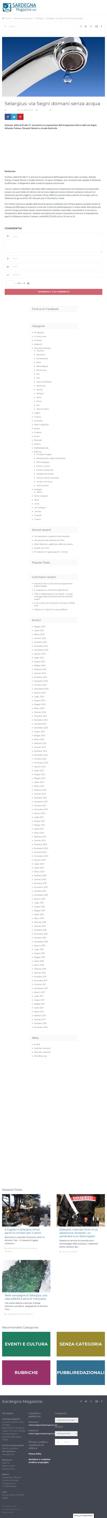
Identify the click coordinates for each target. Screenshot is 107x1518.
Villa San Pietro (42, 409)
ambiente (38, 344)
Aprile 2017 (39, 1007)
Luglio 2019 (39, 902)
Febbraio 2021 (40, 836)
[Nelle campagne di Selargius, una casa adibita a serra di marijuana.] (26, 1276)
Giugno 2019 (39, 906)
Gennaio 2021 (40, 840)
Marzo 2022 (39, 786)
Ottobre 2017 (40, 984)
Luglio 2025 (39, 657)
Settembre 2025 (41, 650)
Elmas (38, 362)
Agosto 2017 (39, 992)
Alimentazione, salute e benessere (51, 458)
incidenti (37, 432)
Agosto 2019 (39, 899)
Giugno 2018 (39, 953)
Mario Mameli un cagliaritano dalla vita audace (53, 544)
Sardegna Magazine (22, 1401)
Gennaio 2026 (40, 638)
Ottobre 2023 (40, 724)
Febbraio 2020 (40, 875)
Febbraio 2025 (40, 669)
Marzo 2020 (39, 871)
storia (36, 503)
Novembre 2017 (40, 980)
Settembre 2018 (41, 941)
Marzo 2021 (39, 832)
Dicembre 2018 (40, 930)
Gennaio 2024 (40, 712)
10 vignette (39, 332)
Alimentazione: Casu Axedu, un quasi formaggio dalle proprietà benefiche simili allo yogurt (53, 597)
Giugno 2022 (39, 774)
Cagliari (37, 413)
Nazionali (38, 440)
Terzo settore (42, 485)
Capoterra (40, 354)
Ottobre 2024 (40, 685)
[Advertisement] (53, 151)
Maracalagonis (42, 366)
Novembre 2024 (41, 681)
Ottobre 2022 (40, 759)
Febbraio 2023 (40, 743)
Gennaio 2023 (40, 747)
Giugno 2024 (39, 700)
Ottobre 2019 (40, 891)
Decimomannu (42, 358)
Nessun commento (59, 110)
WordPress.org (40, 1056)
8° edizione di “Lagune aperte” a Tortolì (51, 552)
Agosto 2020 (40, 860)
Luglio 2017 (39, 996)
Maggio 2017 (39, 1004)
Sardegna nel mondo (45, 474)
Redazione (11, 110)
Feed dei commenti (42, 1052)
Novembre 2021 (40, 801)
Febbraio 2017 (40, 1015)
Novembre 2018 (40, 934)
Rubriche (37, 452)
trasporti (38, 515)
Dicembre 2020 (40, 844)
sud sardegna (40, 507)
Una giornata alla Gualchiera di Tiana (49, 540)
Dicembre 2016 (40, 1023)
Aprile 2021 (39, 829)
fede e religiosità (41, 424)
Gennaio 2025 (40, 673)
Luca (36, 603)
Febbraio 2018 (40, 969)
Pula (38, 378)
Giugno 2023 (39, 731)
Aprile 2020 (39, 867)
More (46, 1254)
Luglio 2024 (39, 696)
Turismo (37, 519)
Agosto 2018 (39, 945)
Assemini (40, 350)
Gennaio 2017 (40, 1019)
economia (38, 420)
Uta (37, 405)
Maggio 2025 (39, 665)
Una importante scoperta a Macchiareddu (52, 536)
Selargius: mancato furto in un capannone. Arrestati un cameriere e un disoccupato (78, 1233)
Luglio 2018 (39, 949)
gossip (37, 428)
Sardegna (38, 489)
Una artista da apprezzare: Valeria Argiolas (53, 585)
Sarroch (39, 389)
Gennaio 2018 (40, 972)
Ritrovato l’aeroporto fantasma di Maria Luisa (54, 604)
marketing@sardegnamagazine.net (43, 1433)
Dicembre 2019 (40, 883)
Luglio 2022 (39, 770)
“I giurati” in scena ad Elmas (56, 609)
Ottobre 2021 (40, 805)
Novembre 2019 (40, 887)
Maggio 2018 (39, 957)
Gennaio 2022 (40, 794)
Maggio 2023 (39, 735)
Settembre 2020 (41, 856)
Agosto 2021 (39, 813)
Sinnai (38, 401)
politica (37, 444)
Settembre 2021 (41, 809)
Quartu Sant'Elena (44, 382)
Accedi (37, 1044)
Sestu (38, 397)
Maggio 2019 (39, 910)
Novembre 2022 (41, 755)
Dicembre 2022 (40, 751)
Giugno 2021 (39, 821)
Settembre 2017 (41, 988)
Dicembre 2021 (40, 797)
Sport (36, 500)
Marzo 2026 (39, 634)
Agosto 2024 (40, 692)
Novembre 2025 (41, 646)
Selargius (43, 110)
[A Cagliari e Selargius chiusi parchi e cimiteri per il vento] (26, 1210)
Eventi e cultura (43, 466)
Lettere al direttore (44, 470)
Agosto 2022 (40, 766)
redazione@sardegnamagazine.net (43, 1425)
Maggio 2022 (39, 778)
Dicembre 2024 (40, 677)
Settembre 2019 (41, 895)
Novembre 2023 (41, 720)
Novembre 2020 (41, 848)
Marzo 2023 (39, 739)
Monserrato (41, 370)
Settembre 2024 (41, 689)
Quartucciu (41, 385)
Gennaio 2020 (40, 879)
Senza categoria (41, 496)
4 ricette (38, 340)
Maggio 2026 (39, 626)
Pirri (38, 374)
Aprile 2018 (39, 961)
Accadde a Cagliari (44, 454)
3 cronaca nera (40, 336)
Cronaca (37, 417)
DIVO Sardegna (42, 462)
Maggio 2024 (39, 704)
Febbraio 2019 (40, 922)
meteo (39, 492)
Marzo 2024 (39, 708)
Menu (97, 4)
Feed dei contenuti (42, 1048)
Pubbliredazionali (41, 448)
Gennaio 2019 (40, 926)
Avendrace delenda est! (58, 590)
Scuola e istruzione (44, 481)
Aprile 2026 (39, 630)
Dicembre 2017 (40, 976)
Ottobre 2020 (40, 852)
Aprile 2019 (39, 914)
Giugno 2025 (39, 661)
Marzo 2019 (39, 918)
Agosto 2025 (40, 654)
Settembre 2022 (41, 762)
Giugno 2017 (39, 1000)
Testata (37, 511)
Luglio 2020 (39, 864)
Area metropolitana (42, 348)
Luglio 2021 (39, 817)
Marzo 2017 (39, 1011)
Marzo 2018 (39, 965)
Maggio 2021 (39, 825)
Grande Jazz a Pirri (41, 548)
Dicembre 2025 (40, 642)
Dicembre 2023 (40, 716)
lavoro (37, 436)
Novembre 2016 (40, 1027)
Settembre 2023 (41, 727)
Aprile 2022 (39, 782)
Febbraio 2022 (40, 790)
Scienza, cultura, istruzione (47, 477)
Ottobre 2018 (40, 937)
